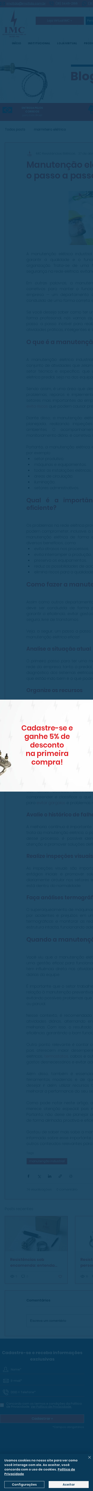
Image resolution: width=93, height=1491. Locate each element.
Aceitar (69, 1484)
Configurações (24, 1484)
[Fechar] (87, 1460)
